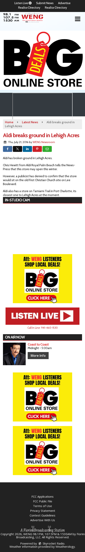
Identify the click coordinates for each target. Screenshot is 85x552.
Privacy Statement (42, 511)
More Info (38, 355)
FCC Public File (42, 501)
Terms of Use (42, 506)
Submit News (45, 3)
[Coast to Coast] (14, 354)
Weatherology (65, 546)
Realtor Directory (29, 7)
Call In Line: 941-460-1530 (42, 327)
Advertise (64, 3)
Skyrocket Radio (53, 543)
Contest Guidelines (42, 515)
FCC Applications (42, 496)
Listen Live (21, 3)
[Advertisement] (42, 60)
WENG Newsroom (44, 142)
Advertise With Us (42, 520)
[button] (77, 19)
